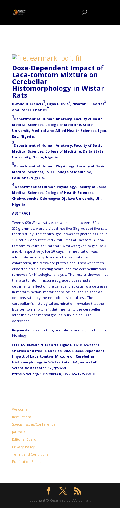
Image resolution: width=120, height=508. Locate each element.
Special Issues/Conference (33, 424)
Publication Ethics (26, 461)
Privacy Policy (23, 446)
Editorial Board (24, 439)
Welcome (20, 409)
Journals (18, 432)
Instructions (21, 416)
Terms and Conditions (30, 454)
